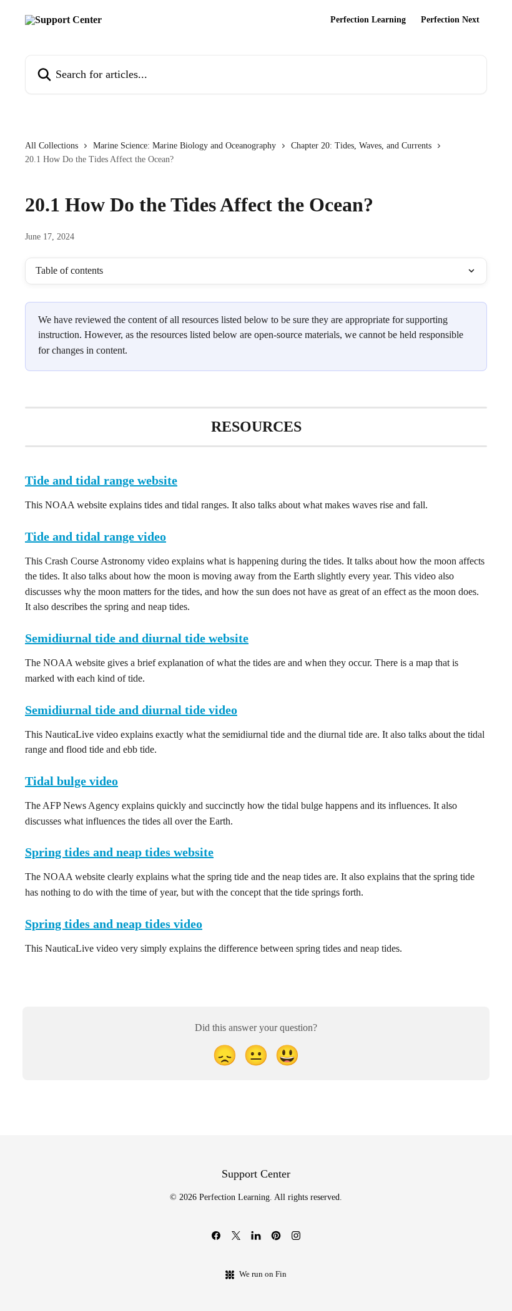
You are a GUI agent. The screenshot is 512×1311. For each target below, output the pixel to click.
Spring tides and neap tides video (113, 924)
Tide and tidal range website (101, 480)
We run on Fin (263, 1274)
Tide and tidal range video (95, 536)
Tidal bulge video (71, 781)
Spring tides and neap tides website (119, 852)
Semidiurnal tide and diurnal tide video (131, 710)
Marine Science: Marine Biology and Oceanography (184, 145)
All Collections (51, 145)
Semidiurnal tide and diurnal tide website (137, 638)
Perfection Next (450, 20)
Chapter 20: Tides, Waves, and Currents (361, 145)
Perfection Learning (368, 20)
